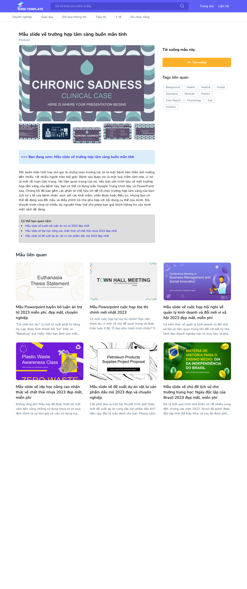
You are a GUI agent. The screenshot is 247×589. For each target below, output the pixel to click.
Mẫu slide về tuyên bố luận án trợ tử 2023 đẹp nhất (57, 226)
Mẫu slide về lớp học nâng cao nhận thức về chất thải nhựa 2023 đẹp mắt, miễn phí (49, 392)
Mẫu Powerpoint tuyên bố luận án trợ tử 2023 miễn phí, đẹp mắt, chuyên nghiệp (49, 312)
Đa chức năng (140, 17)
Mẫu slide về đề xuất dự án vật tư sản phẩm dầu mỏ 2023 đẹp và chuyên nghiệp (123, 392)
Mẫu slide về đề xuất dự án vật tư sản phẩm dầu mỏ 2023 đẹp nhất (67, 236)
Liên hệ (223, 6)
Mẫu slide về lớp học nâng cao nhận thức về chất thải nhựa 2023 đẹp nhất (71, 231)
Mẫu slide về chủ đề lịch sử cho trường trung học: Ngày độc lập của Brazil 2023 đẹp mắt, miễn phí (194, 392)
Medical (24, 40)
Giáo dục (47, 17)
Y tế (118, 17)
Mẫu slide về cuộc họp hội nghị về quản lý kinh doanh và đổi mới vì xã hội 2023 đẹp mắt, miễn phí (194, 312)
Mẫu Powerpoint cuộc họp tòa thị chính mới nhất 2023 (119, 309)
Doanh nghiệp (22, 17)
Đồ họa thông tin (74, 17)
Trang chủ (207, 6)
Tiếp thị (101, 17)
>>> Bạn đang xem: (77, 156)
